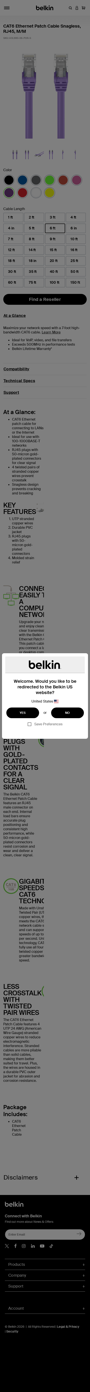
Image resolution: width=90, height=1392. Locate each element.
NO (67, 713)
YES (23, 713)
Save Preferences (48, 724)
